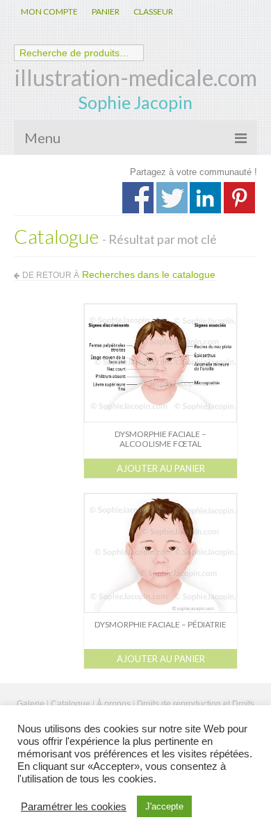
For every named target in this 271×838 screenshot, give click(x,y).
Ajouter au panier (161, 468)
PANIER (106, 11)
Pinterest (239, 197)
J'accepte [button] (164, 806)
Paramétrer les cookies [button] (73, 806)
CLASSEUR (153, 11)
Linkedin (205, 197)
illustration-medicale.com (136, 77)
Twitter (172, 197)
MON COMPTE (49, 11)
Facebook (138, 197)
